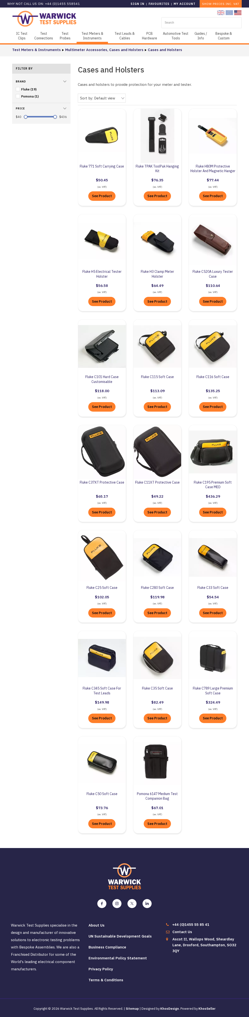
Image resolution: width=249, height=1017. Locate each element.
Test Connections (43, 35)
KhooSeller (207, 1009)
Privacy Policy (101, 969)
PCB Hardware (149, 35)
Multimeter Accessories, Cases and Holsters (104, 49)
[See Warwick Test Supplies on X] (132, 903)
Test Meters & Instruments (92, 35)
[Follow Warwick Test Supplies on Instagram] (117, 903)
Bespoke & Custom (223, 35)
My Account (185, 4)
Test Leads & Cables (125, 35)
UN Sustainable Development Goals (120, 936)
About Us (97, 925)
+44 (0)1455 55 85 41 (190, 924)
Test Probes (65, 35)
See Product (102, 196)
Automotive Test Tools (175, 35)
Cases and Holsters (165, 49)
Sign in (137, 4)
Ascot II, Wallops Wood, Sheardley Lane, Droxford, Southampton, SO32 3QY (204, 945)
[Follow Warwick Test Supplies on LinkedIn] (147, 903)
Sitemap (132, 1009)
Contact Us (182, 931)
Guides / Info (201, 35)
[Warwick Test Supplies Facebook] (102, 903)
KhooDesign (169, 1009)
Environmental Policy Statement (118, 958)
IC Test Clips (21, 35)
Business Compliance (107, 947)
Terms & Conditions (106, 980)
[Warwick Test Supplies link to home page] (44, 18)
